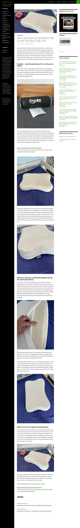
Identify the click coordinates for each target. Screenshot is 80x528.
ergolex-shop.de (45, 365)
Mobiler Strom (5, 27)
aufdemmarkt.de (7, 2)
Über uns (59, 1)
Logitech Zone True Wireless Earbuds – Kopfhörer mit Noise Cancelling (34, 504)
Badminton (4, 11)
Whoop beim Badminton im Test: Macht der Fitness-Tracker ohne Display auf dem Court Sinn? (68, 70)
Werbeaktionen (5, 42)
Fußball (3, 18)
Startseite (4, 35)
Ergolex (37, 70)
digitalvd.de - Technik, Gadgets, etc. (67, 136)
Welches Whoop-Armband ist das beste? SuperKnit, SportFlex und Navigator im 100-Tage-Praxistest (68, 84)
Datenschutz (52, 1)
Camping (4, 13)
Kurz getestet (5, 24)
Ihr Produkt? (72, 1)
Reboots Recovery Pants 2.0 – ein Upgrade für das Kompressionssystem (34, 510)
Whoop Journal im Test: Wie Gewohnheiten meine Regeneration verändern (68, 117)
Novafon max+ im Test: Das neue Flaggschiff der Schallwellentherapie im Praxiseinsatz (68, 77)
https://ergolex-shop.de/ (38, 484)
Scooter (4, 31)
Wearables (4, 40)
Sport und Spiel (5, 33)
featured (20, 496)
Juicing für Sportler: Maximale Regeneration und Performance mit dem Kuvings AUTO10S (68, 111)
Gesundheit (20, 35)
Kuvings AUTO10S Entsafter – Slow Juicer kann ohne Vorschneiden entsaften (67, 91)
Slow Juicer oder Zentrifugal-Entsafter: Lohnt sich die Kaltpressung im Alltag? (68, 63)
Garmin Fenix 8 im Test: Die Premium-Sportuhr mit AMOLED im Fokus (68, 97)
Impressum (64, 1)
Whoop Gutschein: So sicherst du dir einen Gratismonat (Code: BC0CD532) (68, 104)
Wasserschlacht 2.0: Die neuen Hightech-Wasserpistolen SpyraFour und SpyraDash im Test (68, 124)
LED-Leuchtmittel (6, 26)
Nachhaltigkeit (5, 29)
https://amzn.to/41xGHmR (32, 150)
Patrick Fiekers (30, 44)
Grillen (3, 22)
